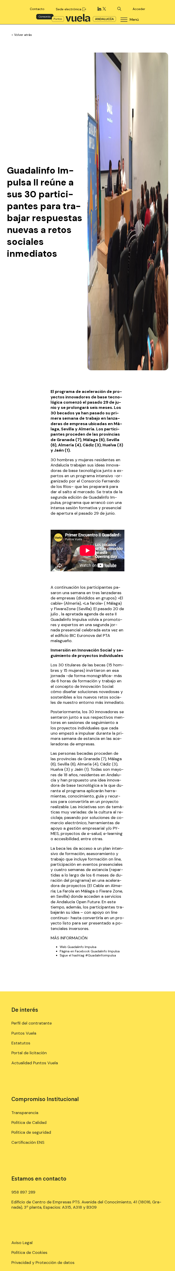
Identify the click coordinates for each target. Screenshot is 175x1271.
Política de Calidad (28, 1122)
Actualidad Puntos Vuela (34, 1063)
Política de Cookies (29, 1252)
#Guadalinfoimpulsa (100, 955)
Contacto (37, 9)
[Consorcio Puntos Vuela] (76, 18)
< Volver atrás (21, 35)
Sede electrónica (68, 9)
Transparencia (24, 1112)
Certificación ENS (27, 1142)
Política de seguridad (31, 1132)
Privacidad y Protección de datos (43, 1262)
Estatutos (20, 1043)
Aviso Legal (22, 1242)
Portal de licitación (29, 1053)
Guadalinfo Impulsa (81, 947)
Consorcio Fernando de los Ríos (85, 483)
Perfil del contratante (31, 1023)
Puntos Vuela (23, 1033)
